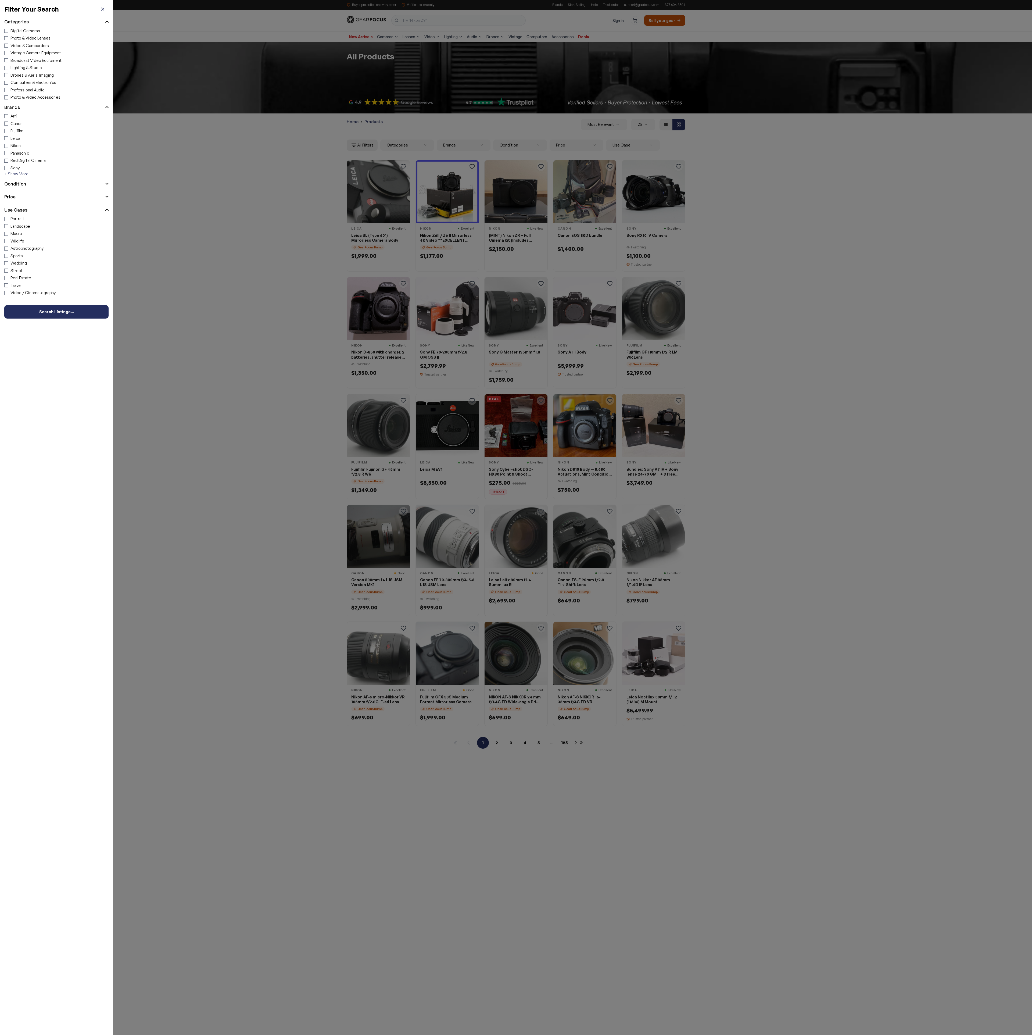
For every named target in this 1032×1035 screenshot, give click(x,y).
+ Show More (16, 173)
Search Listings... (56, 311)
